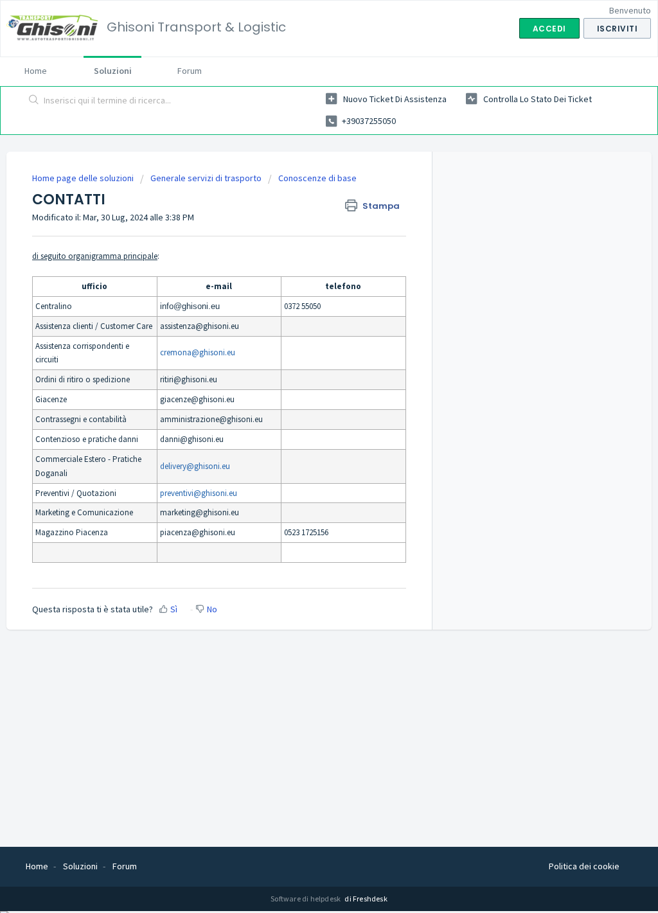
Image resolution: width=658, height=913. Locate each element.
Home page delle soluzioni (84, 178)
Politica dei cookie (584, 866)
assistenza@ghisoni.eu (199, 326)
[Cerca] (34, 101)
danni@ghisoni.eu (192, 439)
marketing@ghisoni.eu (199, 512)
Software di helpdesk (306, 898)
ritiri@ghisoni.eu (188, 379)
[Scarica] (305, 291)
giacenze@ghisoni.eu (197, 399)
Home (35, 70)
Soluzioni (113, 70)
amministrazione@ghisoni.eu (211, 419)
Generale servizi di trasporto (206, 178)
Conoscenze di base (317, 178)
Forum (189, 70)
